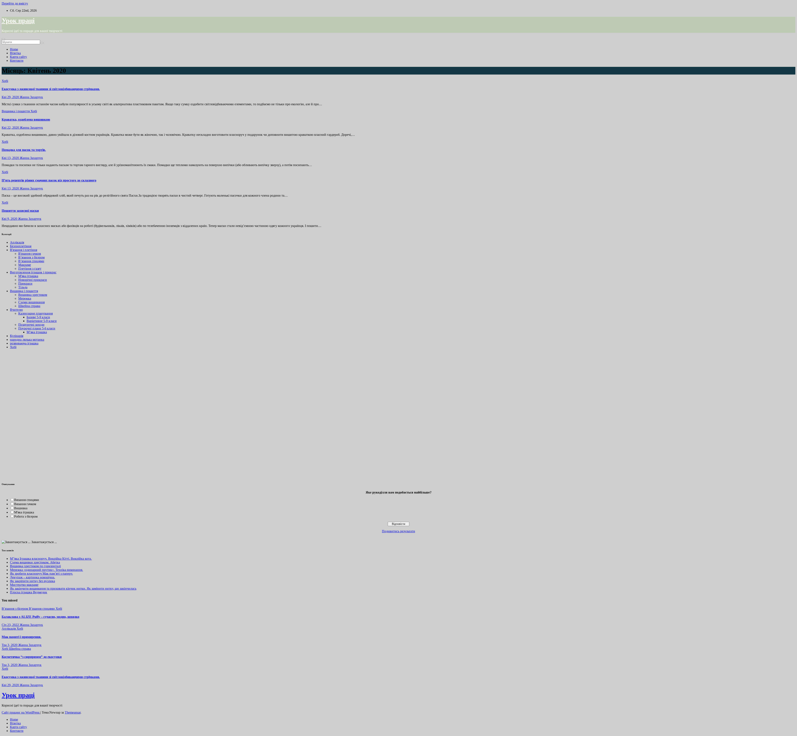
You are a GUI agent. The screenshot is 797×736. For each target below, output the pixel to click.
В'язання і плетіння (23, 250)
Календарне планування (35, 313)
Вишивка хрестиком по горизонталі (35, 566)
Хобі (5, 81)
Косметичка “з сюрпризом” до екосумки (32, 657)
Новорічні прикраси (32, 280)
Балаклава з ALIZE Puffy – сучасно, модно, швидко (40, 616)
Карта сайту (18, 57)
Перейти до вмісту (15, 3)
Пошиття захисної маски (20, 210)
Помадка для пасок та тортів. (24, 150)
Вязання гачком (25, 504)
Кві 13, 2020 (10, 158)
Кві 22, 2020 (10, 127)
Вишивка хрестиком (32, 294)
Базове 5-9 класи (38, 317)
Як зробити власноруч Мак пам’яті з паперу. (41, 573)
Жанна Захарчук (31, 97)
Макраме (24, 265)
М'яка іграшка (28, 276)
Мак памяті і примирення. (21, 637)
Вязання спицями (26, 500)
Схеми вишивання (31, 302)
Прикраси (25, 283)
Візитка (15, 53)
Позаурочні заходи (31, 324)
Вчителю (16, 309)
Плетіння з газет (29, 268)
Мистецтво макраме (24, 585)
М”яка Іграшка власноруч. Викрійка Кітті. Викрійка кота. (51, 558)
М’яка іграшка (37, 332)
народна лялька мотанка (27, 339)
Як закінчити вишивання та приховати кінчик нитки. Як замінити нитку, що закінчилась (73, 588)
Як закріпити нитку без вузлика (32, 581)
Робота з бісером (26, 516)
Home (14, 49)
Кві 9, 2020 (9, 218)
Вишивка (20, 508)
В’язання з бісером (31, 257)
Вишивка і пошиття (16, 111)
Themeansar (73, 712)
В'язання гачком (29, 253)
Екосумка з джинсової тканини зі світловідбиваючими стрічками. (51, 89)
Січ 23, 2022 (10, 625)
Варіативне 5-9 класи (42, 321)
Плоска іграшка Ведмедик (28, 592)
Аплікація (17, 242)
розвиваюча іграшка (24, 343)
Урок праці (18, 20)
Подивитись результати (398, 531)
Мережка (24, 298)
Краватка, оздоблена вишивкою (26, 119)
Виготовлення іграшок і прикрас (33, 272)
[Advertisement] (14, 414)
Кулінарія (16, 336)
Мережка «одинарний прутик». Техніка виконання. (46, 570)
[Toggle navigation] (3, 39)
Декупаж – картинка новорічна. (32, 577)
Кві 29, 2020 (10, 97)
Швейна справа (29, 306)
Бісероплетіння (20, 246)
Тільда (22, 287)
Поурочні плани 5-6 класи (36, 328)
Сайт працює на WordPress (21, 712)
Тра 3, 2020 (9, 645)
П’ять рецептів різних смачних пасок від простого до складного (49, 180)
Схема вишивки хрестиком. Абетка (35, 562)
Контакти (16, 60)
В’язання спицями (31, 261)
